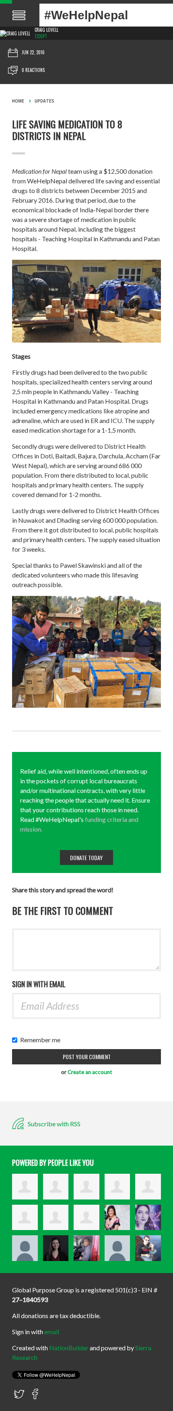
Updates (44, 101)
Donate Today (86, 857)
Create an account (90, 1072)
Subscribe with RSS (53, 1124)
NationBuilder (69, 1347)
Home (18, 101)
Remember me (42, 1039)
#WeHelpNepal (86, 15)
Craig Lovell (46, 30)
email (51, 1331)
